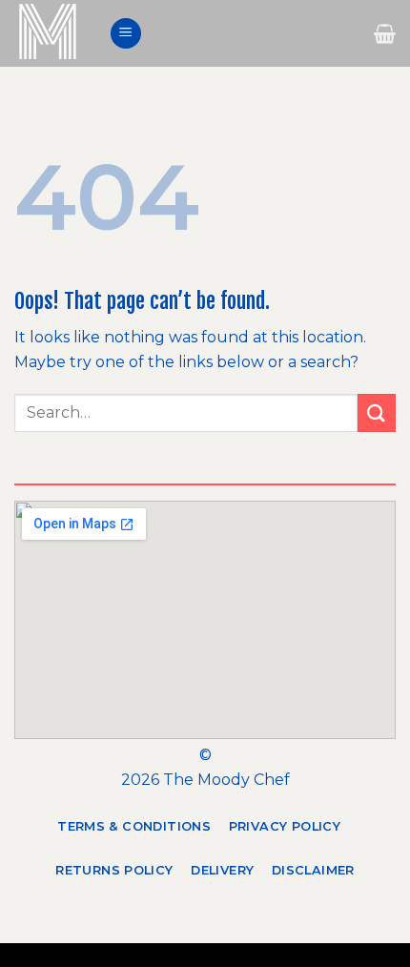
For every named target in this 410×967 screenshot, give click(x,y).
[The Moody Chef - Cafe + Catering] (54, 33)
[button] (126, 34)
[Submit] (377, 412)
